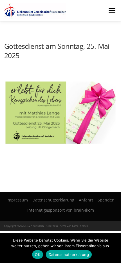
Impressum (17, 200)
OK (37, 254)
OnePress (52, 226)
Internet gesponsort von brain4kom (60, 210)
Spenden (106, 200)
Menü (112, 10)
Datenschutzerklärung (53, 200)
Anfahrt (86, 200)
